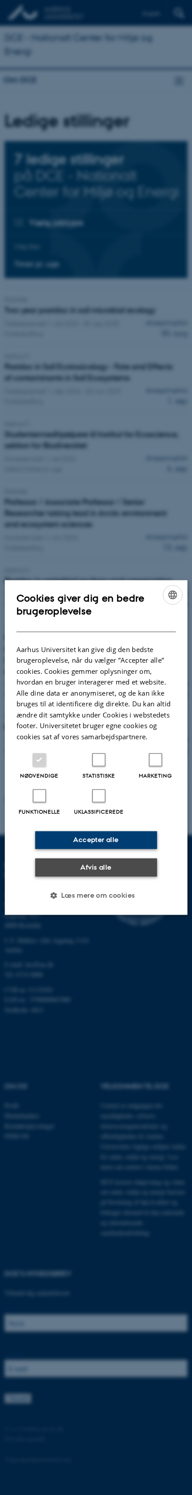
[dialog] (96, 747)
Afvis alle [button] (95, 867)
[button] (96, 895)
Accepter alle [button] (95, 839)
